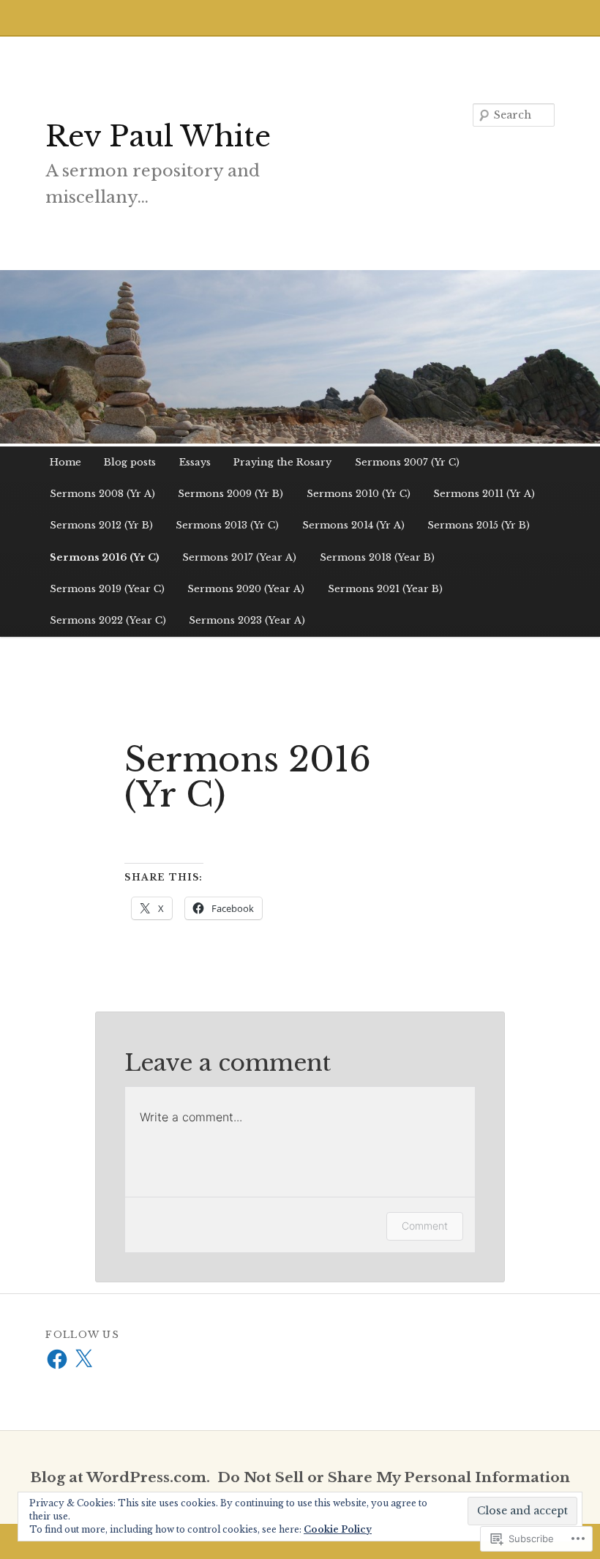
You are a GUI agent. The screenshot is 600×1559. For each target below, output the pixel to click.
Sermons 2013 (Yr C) (227, 525)
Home (65, 462)
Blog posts (130, 462)
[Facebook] (57, 1359)
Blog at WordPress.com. (120, 1477)
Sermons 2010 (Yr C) (358, 493)
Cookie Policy (338, 1529)
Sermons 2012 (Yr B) (101, 525)
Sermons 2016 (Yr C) (105, 557)
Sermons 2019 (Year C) (107, 589)
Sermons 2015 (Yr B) (478, 525)
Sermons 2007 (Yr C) (407, 462)
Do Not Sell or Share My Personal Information (393, 1477)
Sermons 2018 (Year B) (377, 557)
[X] (83, 1359)
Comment (425, 1225)
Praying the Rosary (282, 462)
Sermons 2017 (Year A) (239, 557)
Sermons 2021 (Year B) (385, 589)
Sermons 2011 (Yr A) (484, 493)
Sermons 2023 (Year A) (247, 620)
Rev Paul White (158, 136)
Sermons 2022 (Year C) (108, 620)
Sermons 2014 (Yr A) (353, 525)
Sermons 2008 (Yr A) (102, 493)
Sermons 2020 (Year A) (245, 589)
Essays (195, 462)
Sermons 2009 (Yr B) (230, 493)
